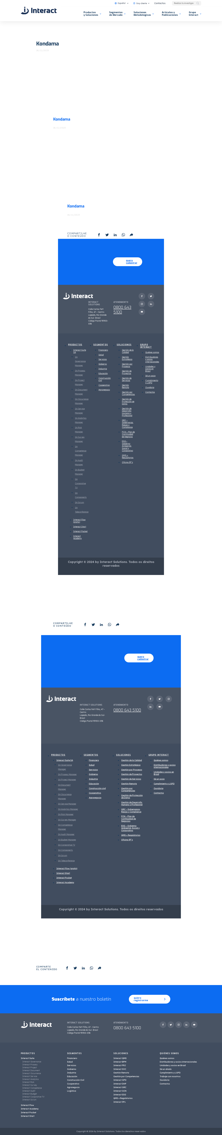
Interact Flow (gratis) (79, 520)
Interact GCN (119, 1091)
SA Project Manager (67, 779)
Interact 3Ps (119, 1102)
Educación (103, 373)
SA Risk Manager (65, 814)
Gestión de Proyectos (126, 372)
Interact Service (29, 1076)
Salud (101, 355)
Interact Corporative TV (33, 1097)
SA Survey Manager (67, 820)
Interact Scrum (29, 1099)
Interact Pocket (80, 531)
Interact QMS (120, 1058)
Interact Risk (28, 1082)
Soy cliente (141, 3)
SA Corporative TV (80, 483)
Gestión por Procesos (127, 365)
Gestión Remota (125, 386)
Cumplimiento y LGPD (151, 381)
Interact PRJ (119, 1065)
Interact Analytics (30, 1079)
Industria (102, 369)
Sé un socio (150, 375)
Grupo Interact (193, 14)
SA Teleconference (66, 860)
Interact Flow (27, 1105)
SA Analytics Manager (68, 809)
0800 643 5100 (122, 310)
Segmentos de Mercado (116, 14)
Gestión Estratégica (127, 358)
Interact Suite (27, 1058)
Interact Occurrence (31, 1073)
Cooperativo (104, 385)
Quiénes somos (152, 352)
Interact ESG (119, 1094)
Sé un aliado (166, 1069)
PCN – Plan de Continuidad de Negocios (128, 434)
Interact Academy (77, 537)
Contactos (159, 3)
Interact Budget (29, 1094)
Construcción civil (104, 379)
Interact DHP (119, 1084)
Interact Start (79, 526)
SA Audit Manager (66, 834)
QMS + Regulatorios (127, 456)
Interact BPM (119, 1062)
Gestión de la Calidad (128, 351)
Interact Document (31, 1070)
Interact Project (29, 1067)
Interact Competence (32, 1088)
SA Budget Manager (67, 839)
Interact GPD (119, 1080)
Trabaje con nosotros (170, 1076)
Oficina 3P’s (127, 462)
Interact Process (30, 1064)
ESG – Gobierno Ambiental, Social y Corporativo (127, 446)
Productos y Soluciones (91, 14)
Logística (71, 1091)
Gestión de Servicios (126, 379)
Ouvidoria (149, 387)
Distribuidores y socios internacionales (152, 359)
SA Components (65, 850)
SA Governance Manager (80, 361)
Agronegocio (104, 389)
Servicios (102, 359)
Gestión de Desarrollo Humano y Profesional (127, 412)
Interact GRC (119, 1087)
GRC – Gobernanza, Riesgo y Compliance (127, 423)
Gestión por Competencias (128, 393)
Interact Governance (31, 1061)
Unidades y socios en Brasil (150, 368)
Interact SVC (119, 1069)
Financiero (103, 350)
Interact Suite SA (79, 351)
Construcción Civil (75, 1080)
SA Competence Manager (80, 450)
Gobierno (102, 364)
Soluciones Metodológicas (142, 14)
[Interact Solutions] (39, 10)
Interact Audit (28, 1091)
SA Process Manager (67, 774)
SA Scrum (79, 502)
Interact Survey (29, 1085)
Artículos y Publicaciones (170, 14)
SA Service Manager (67, 804)
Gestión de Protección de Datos (128, 401)
